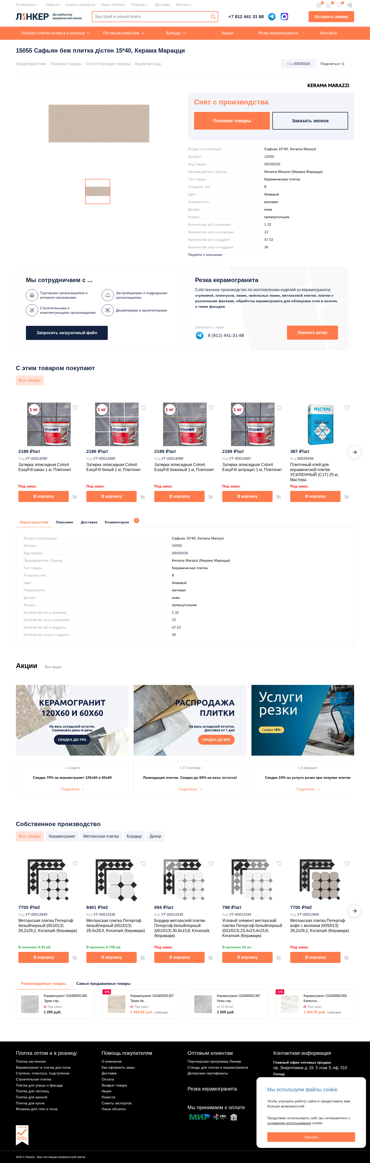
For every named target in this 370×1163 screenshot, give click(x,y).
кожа (268, 209)
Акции (227, 33)
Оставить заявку (331, 17)
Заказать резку (312, 332)
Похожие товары (66, 64)
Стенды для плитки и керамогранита (218, 1067)
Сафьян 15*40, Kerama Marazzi (290, 149)
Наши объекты (113, 5)
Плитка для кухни (30, 1103)
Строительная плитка (33, 1079)
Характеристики (31, 64)
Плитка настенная (31, 1061)
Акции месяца (148, 64)
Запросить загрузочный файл (66, 333)
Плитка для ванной (31, 1097)
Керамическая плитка (282, 179)
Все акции (53, 667)
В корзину (43, 496)
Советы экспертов (80, 5)
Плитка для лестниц (32, 1091)
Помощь (138, 5)
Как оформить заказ (118, 1067)
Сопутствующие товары (108, 64)
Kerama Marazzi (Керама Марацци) (293, 172)
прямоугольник (276, 217)
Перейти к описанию (205, 255)
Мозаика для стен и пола (36, 1109)
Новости (52, 5)
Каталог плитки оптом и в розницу (53, 33)
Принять (311, 1137)
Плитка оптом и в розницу (46, 1053)
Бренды (173, 33)
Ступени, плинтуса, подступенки (42, 1073)
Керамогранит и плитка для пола (43, 1067)
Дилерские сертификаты (208, 1073)
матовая (271, 202)
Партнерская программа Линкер (214, 1061)
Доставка (162, 5)
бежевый (271, 194)
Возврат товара (114, 1085)
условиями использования (289, 1123)
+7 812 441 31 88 (246, 16)
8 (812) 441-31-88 (226, 335)
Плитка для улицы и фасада (39, 1085)
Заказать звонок (310, 120)
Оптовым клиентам (121, 33)
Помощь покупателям (127, 1053)
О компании (26, 5)
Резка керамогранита (278, 33)
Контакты (183, 5)
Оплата (108, 1079)
